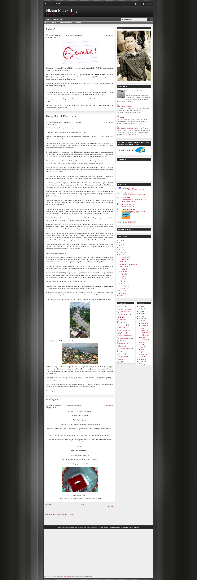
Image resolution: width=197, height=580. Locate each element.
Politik (121, 341)
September (124, 271)
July (122, 276)
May (122, 281)
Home (83, 504)
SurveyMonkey (124, 356)
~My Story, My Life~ (128, 204)
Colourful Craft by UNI (129, 222)
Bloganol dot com (115, 527)
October (123, 269)
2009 (120, 295)
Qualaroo (122, 346)
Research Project (124, 348)
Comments (148, 4)
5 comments (109, 35)
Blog (47, 22)
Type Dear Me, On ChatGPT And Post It (133, 190)
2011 (120, 290)
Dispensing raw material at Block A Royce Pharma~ (133, 128)
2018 (120, 240)
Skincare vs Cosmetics (128, 206)
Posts (139, 4)
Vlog (120, 362)
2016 (120, 245)
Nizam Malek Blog (62, 10)
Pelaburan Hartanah (125, 335)
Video (121, 359)
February (123, 286)
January (123, 288)
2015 (120, 247)
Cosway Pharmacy (125, 309)
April (122, 283)
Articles (121, 306)
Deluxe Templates (134, 527)
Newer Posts (49, 504)
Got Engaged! (53, 399)
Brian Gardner (104, 527)
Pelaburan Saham (125, 338)
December (124, 257)
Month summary (124, 330)
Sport (121, 351)
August (123, 274)
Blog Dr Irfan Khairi (128, 193)
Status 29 (51, 28)
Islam (121, 322)
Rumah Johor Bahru (128, 209)
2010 (120, 293)
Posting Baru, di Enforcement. (61, 116)
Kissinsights (123, 327)
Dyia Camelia (123, 312)
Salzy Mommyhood (128, 188)
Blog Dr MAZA (126, 198)
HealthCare (123, 320)
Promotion (122, 343)
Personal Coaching (66, 22)
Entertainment (123, 314)
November (124, 259)
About (54, 22)
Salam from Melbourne (124, 106)
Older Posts (109, 507)
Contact (78, 22)
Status (54, 37)
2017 (120, 242)
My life (55, 124)
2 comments (109, 406)
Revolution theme (93, 527)
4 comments (109, 122)
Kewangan (122, 325)
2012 (120, 254)
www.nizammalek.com (53, 19)
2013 (120, 252)
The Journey (121, 117)
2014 (120, 250)
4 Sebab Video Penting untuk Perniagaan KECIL (135, 194)
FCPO (121, 317)
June (122, 278)
